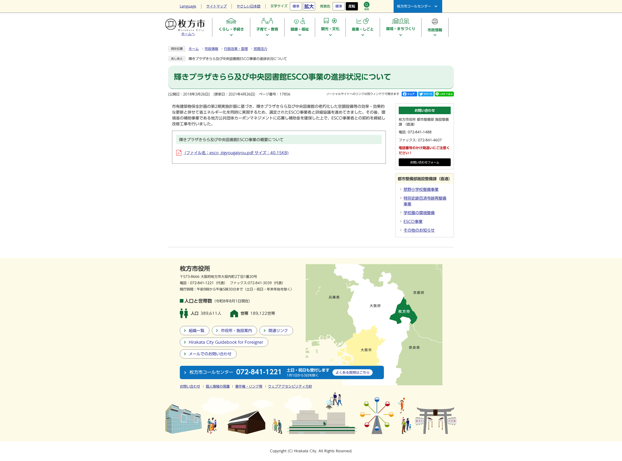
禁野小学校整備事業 (421, 189)
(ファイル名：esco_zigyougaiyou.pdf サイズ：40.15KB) (236, 153)
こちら (353, 372)
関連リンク (278, 331)
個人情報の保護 (218, 386)
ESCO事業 (413, 221)
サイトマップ (216, 6)
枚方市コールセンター (414, 6)
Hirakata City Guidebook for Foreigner (226, 342)
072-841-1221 (202, 283)
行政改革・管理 (236, 49)
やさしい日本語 (248, 6)
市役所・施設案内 (236, 331)
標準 (296, 6)
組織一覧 (196, 331)
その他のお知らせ (419, 230)
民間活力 (260, 49)
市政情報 (211, 49)
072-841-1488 (420, 132)
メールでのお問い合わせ (210, 354)
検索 (366, 9)
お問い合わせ (190, 386)
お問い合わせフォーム (424, 162)
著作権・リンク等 (248, 386)
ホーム (194, 49)
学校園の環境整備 (419, 213)
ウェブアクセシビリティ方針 (290, 386)
